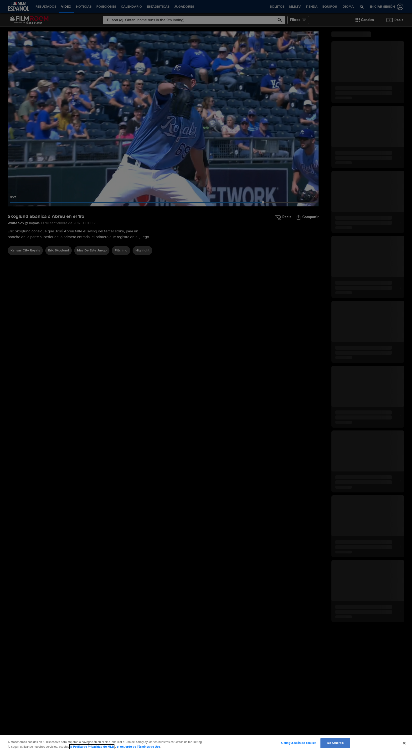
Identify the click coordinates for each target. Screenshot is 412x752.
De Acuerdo (335, 743)
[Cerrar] (404, 743)
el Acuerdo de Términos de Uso (138, 747)
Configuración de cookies (298, 743)
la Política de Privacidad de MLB (92, 747)
